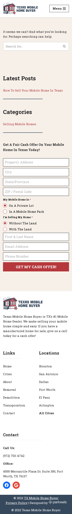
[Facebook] (6, 485)
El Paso (44, 397)
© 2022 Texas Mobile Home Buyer (36, 510)
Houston (45, 366)
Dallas (44, 382)
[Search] (64, 46)
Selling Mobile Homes (19, 124)
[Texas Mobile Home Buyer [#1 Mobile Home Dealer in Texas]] (20, 8)
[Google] (16, 485)
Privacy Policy (17, 503)
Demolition (11, 397)
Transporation (14, 405)
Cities (7, 374)
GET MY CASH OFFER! (36, 266)
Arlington (46, 405)
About (7, 382)
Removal (9, 390)
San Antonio (48, 374)
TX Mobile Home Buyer (41, 498)
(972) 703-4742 (13, 456)
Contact (9, 413)
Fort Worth (47, 390)
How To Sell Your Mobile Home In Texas (33, 90)
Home (7, 366)
